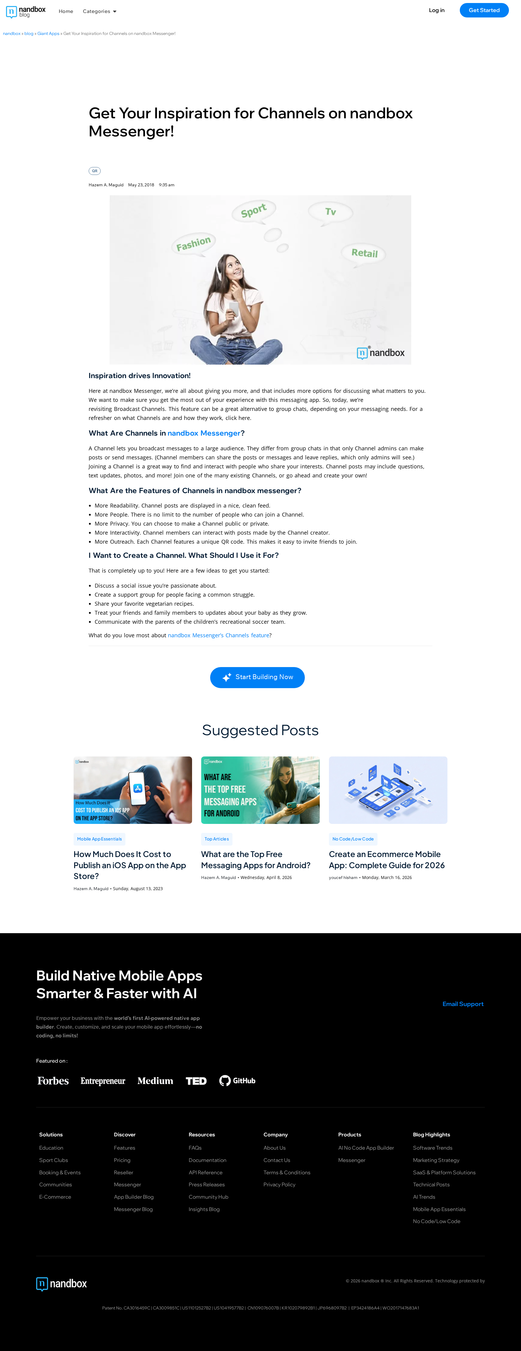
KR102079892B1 (298, 1307)
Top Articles (217, 838)
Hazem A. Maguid (91, 888)
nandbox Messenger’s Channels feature (218, 635)
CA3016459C (137, 1307)
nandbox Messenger (204, 432)
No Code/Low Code (353, 838)
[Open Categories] (115, 11)
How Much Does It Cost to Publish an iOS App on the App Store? (130, 865)
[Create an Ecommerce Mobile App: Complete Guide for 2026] (388, 790)
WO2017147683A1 (400, 1307)
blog (28, 33)
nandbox (12, 33)
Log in (437, 10)
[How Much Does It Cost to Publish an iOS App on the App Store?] (133, 790)
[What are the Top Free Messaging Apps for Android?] (260, 790)
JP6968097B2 (332, 1307)
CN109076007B (263, 1307)
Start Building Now (264, 676)
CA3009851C (166, 1307)
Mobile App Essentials (99, 838)
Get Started (484, 10)
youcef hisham (343, 877)
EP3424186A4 (365, 1307)
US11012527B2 (196, 1307)
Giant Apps (48, 33)
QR (94, 171)
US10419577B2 (229, 1307)
